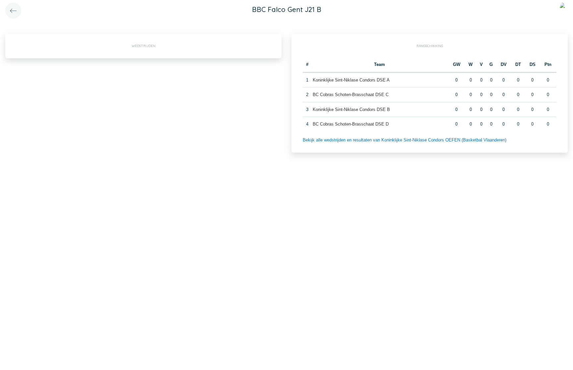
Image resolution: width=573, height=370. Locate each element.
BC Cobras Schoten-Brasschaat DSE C (351, 94)
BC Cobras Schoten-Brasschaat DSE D (351, 124)
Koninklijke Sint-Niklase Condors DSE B (351, 109)
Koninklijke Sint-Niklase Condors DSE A (351, 80)
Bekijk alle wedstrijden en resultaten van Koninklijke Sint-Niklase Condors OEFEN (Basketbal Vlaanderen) (404, 139)
